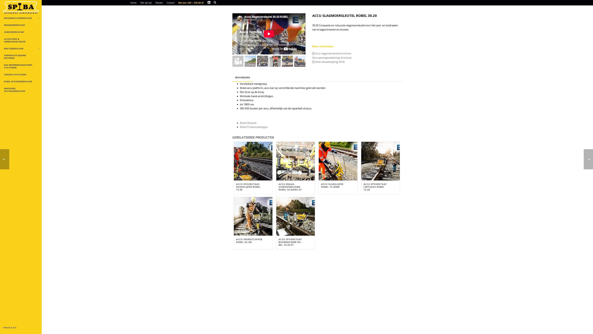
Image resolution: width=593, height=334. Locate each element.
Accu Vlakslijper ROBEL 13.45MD (332, 185)
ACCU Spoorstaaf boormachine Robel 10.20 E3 (290, 242)
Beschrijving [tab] (242, 77)
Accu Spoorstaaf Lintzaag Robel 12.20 (375, 187)
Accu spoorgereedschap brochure (332, 57)
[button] (299, 20)
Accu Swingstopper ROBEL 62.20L (249, 241)
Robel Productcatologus (254, 127)
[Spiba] (21, 8)
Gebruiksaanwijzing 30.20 (330, 62)
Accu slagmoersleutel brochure (333, 53)
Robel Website (248, 123)
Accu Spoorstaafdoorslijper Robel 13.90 (248, 187)
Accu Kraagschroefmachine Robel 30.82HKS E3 (290, 187)
